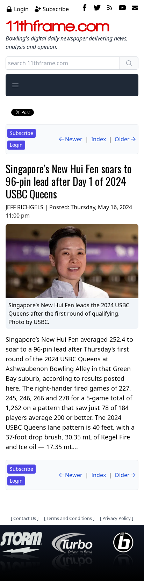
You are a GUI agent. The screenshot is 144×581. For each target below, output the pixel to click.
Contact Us (24, 518)
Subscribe (56, 9)
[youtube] (122, 8)
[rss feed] (109, 8)
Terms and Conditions (69, 518)
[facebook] (84, 8)
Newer (73, 139)
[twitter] (97, 8)
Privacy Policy (116, 518)
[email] (133, 8)
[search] (129, 63)
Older (122, 139)
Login (21, 9)
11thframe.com (57, 26)
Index (98, 139)
